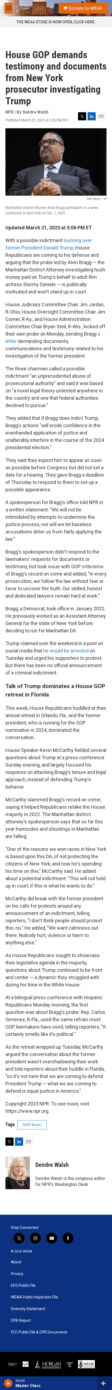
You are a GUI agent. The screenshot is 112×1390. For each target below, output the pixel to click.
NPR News (32, 1125)
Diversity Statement (28, 1309)
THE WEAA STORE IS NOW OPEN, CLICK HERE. (56, 22)
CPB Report (21, 1321)
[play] (8, 1383)
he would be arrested (66, 651)
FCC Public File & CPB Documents (39, 1332)
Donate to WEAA (85, 8)
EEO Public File (23, 1285)
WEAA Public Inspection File (34, 1297)
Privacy (17, 1274)
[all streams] (105, 1383)
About (16, 1262)
